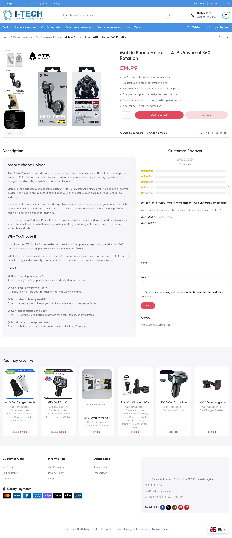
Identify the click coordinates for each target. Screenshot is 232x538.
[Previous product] (219, 37)
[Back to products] (223, 37)
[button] (9, 133)
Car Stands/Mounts (173, 410)
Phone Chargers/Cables (19, 417)
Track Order (100, 467)
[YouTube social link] (180, 507)
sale (29, 420)
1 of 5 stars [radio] (160, 217)
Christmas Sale (17, 420)
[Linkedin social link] (221, 133)
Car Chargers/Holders (48, 37)
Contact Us (9, 478)
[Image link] (166, 465)
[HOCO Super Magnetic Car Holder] (212, 384)
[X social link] (212, 133)
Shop (51, 478)
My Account (9, 467)
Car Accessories (22, 37)
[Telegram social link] (225, 133)
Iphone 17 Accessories (134, 423)
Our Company (56, 467)
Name (145, 262)
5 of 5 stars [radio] (171, 217)
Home (6, 37)
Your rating (148, 217)
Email (145, 277)
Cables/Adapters (19, 406)
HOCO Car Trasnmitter (173, 402)
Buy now (206, 115)
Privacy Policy (56, 472)
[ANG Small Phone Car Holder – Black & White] (97, 384)
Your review (148, 222)
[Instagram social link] (174, 507)
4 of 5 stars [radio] (168, 217)
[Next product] (227, 37)
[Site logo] (23, 14)
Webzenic (162, 529)
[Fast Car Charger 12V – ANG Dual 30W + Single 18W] (135, 384)
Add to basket (159, 115)
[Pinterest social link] (217, 133)
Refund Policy (10, 472)
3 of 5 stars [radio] (165, 217)
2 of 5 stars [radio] (163, 217)
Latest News (100, 472)
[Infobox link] (203, 15)
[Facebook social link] (208, 133)
